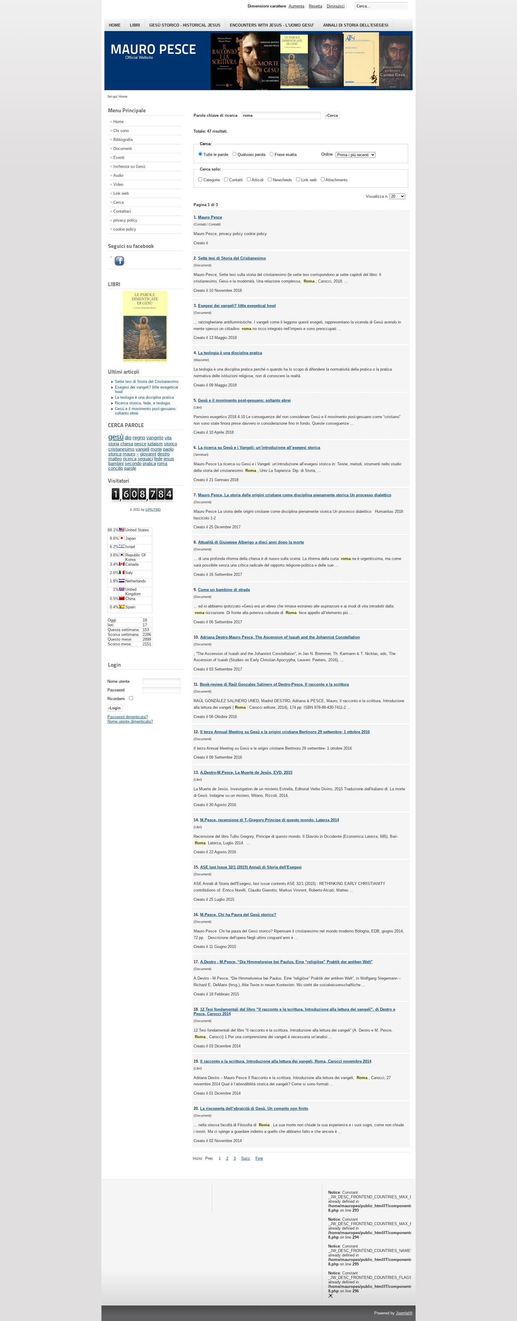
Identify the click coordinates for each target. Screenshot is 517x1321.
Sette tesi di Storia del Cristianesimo (146, 381)
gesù (116, 437)
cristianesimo (121, 449)
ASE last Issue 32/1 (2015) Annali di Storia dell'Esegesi (251, 867)
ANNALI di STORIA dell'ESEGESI (355, 25)
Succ (245, 1158)
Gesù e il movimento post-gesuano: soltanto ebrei (146, 410)
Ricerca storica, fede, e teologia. (143, 403)
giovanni (148, 454)
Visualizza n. (378, 196)
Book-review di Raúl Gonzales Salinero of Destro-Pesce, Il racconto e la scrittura (274, 684)
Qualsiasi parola (251, 154)
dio (128, 438)
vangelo (154, 437)
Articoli (258, 180)
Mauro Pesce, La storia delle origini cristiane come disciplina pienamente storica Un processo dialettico (294, 495)
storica (114, 454)
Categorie (212, 180)
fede (158, 458)
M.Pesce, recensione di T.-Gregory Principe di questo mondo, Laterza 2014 (269, 820)
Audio (118, 175)
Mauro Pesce (210, 217)
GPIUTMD (153, 509)
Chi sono (121, 130)
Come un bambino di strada (224, 589)
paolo (168, 449)
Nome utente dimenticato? (130, 721)
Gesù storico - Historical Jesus (185, 25)
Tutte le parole (215, 154)
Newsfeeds (283, 180)
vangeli (142, 449)
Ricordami (116, 698)
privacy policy (125, 220)
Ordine (327, 154)
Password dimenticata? (127, 717)
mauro (129, 454)
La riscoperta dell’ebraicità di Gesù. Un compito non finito (254, 1108)
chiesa (126, 443)
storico (170, 443)
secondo (133, 463)
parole (130, 468)
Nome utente (118, 681)
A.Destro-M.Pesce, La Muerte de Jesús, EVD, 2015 (246, 772)
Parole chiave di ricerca (216, 115)
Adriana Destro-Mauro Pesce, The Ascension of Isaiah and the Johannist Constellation (280, 637)
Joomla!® (404, 1313)
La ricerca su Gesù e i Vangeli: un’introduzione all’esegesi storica (259, 447)
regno (139, 438)
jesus (169, 458)
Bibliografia (123, 139)
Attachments (337, 180)
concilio (115, 468)
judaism (155, 443)
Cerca (118, 202)
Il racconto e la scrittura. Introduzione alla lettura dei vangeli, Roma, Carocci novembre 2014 (285, 1061)
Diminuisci (336, 6)
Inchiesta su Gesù (129, 166)
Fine (259, 1158)
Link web (121, 193)
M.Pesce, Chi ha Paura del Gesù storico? (238, 914)
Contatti (236, 180)
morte (156, 449)
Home (115, 25)
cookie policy (124, 229)
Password (115, 690)
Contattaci (122, 211)
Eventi (118, 157)
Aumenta (296, 6)
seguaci (145, 458)
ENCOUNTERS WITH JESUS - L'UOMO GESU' (272, 25)
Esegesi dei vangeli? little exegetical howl (146, 389)
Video (118, 184)
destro (163, 454)
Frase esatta (285, 154)
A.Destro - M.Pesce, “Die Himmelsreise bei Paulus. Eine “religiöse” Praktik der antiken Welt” (286, 962)
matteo (115, 458)
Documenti (122, 148)
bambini (116, 463)
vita (168, 437)
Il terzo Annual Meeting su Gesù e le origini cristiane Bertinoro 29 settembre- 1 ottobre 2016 (285, 732)
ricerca (129, 458)
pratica (149, 463)
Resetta (315, 6)
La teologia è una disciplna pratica (144, 397)
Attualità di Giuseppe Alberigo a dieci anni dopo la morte (251, 542)
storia (113, 443)
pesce (140, 443)
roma (162, 463)
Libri (135, 25)
